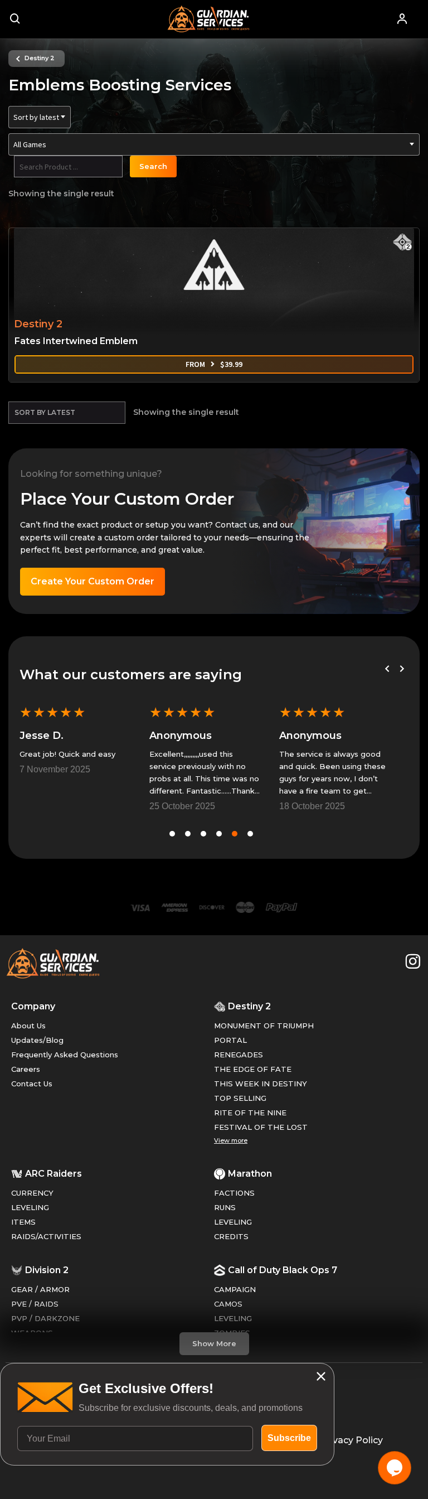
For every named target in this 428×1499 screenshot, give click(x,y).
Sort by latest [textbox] (36, 117)
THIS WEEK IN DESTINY (260, 1083)
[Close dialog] (321, 1376)
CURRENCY (32, 1192)
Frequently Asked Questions (64, 1054)
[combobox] (39, 117)
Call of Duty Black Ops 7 (282, 1270)
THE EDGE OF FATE (252, 1069)
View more (230, 1140)
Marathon (250, 1173)
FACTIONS (234, 1192)
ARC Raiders (53, 1173)
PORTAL (230, 1040)
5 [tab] (234, 833)
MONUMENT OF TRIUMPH (264, 1025)
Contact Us (31, 1083)
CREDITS (231, 1236)
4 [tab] (219, 833)
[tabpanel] (75, 738)
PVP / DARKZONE (45, 1318)
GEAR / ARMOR (40, 1289)
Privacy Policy (351, 1440)
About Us (28, 1025)
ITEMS (23, 1221)
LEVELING (30, 1207)
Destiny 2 (40, 58)
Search (153, 166)
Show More (214, 1343)
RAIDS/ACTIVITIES (46, 1236)
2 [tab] (188, 833)
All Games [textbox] (29, 144)
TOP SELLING (240, 1098)
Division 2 (47, 1270)
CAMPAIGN (235, 1289)
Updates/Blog (37, 1040)
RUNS (225, 1207)
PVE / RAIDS (35, 1303)
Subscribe (289, 1438)
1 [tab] (172, 833)
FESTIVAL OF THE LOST (261, 1127)
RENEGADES (238, 1054)
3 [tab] (203, 833)
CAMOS (228, 1303)
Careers (25, 1069)
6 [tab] (250, 833)
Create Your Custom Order (92, 581)
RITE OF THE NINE (250, 1112)
